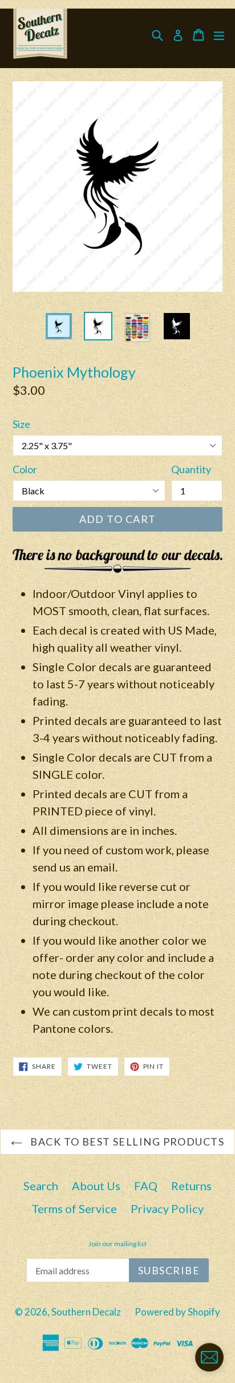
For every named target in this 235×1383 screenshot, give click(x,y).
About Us (96, 1185)
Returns (191, 1185)
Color (25, 469)
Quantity (191, 469)
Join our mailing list (117, 1244)
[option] (58, 326)
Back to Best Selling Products (126, 1141)
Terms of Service (74, 1208)
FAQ (145, 1185)
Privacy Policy (167, 1208)
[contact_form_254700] (209, 1357)
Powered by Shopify (177, 1312)
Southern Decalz (86, 1312)
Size (21, 424)
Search (40, 1185)
